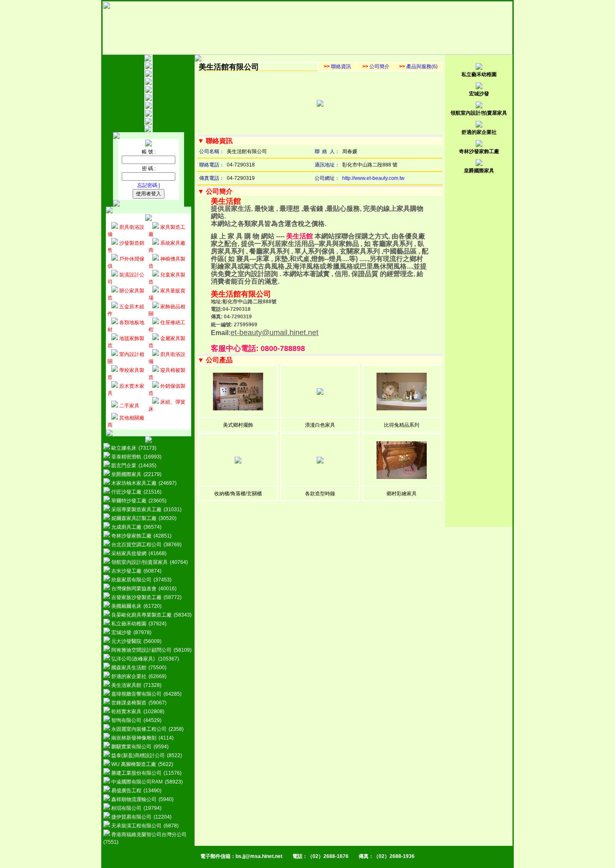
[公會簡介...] (148, 75)
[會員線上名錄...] (148, 91)
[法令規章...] (148, 107)
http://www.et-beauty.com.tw (373, 178)
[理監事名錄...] (148, 83)
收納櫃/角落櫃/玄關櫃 (238, 494)
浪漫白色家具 (320, 425)
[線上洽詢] (148, 123)
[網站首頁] (148, 67)
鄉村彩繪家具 (402, 494)
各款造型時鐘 (320, 494)
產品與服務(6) (418, 66)
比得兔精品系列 (401, 425)
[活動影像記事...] (148, 115)
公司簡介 (376, 66)
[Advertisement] (479, 302)
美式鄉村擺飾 (238, 425)
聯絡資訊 (337, 66)
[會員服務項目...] (148, 99)
